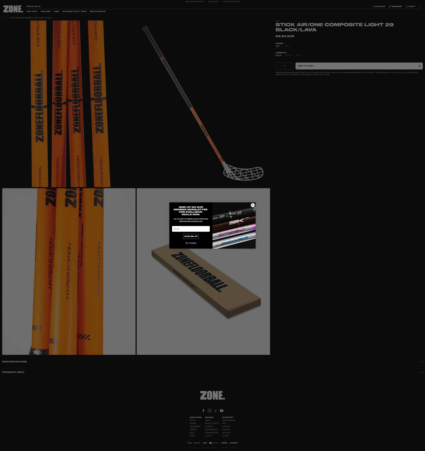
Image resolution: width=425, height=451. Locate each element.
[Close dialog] (253, 205)
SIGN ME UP (191, 236)
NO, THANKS (190, 243)
